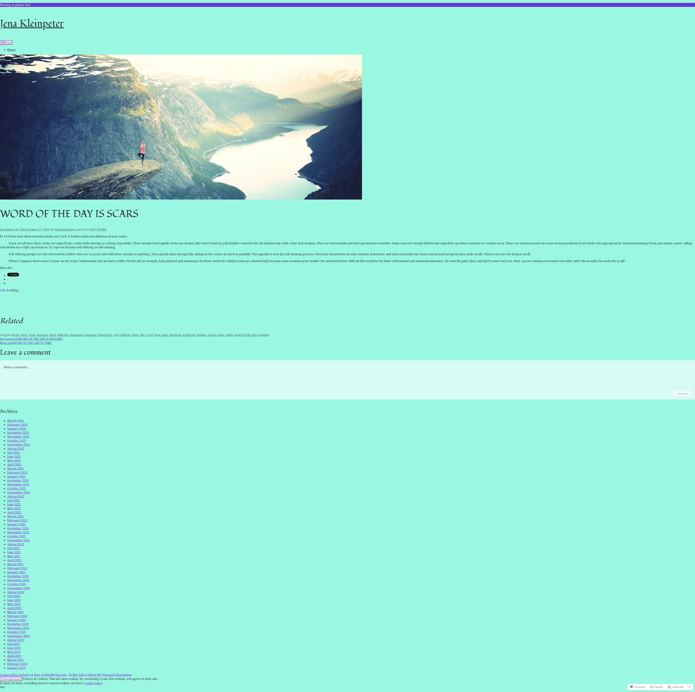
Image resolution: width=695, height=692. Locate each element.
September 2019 (18, 636)
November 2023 (18, 437)
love (157, 335)
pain (165, 335)
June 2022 (14, 504)
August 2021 (15, 544)
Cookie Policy (93, 683)
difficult (62, 335)
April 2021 (14, 560)
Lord (149, 335)
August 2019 (15, 640)
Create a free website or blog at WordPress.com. (33, 675)
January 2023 (16, 476)
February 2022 (17, 520)
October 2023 (16, 441)
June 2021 (14, 552)
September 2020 (18, 588)
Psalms (201, 335)
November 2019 (18, 628)
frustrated (105, 335)
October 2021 (16, 536)
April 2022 (14, 512)
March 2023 (15, 469)
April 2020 (14, 608)
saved (212, 335)
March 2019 (15, 660)
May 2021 (13, 556)
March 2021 (15, 564)
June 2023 (14, 457)
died (53, 335)
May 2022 (13, 508)
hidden (125, 335)
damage (42, 335)
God (116, 335)
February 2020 (17, 616)
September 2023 (18, 445)
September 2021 (18, 540)
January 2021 (16, 572)
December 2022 (18, 480)
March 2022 (15, 516)
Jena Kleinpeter (32, 24)
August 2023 (15, 449)
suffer (229, 335)
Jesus (135, 335)
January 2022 (16, 524)
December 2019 (18, 624)
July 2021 (13, 548)
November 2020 (18, 580)
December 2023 (18, 433)
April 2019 (14, 656)
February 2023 (17, 473)
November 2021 (18, 532)
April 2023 (14, 465)
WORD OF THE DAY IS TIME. (26, 343)
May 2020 (13, 604)
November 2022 (18, 484)
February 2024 (17, 425)
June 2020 (14, 600)
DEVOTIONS (97, 229)
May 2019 (13, 652)
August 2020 (15, 592)
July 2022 (13, 500)
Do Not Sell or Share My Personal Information (100, 675)
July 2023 (13, 453)
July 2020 (13, 596)
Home (11, 50)
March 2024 (15, 421)
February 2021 (17, 568)
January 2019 (16, 668)
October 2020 (16, 584)
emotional (76, 335)
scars (220, 335)
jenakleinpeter (64, 229)
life (142, 335)
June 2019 (14, 648)
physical (175, 335)
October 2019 (16, 632)
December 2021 (18, 528)
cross (31, 335)
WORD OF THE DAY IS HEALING (31, 339)
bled (24, 335)
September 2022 (18, 492)
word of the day (246, 335)
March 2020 (15, 612)
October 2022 (16, 488)
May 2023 (13, 461)
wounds (263, 335)
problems (188, 335)
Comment (682, 393)
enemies (90, 335)
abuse (15, 335)
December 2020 (18, 576)
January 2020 (16, 620)
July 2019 (13, 644)
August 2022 (15, 496)
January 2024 (16, 429)
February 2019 (17, 664)
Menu (7, 42)
